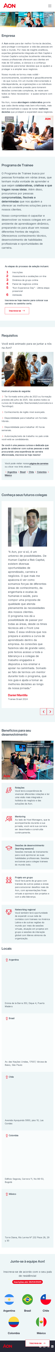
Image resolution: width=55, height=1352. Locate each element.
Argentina (12, 472)
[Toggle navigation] (49, 5)
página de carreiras (39, 463)
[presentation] (43, 711)
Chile (31, 472)
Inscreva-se (15, 310)
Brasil (23, 472)
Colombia (42, 472)
